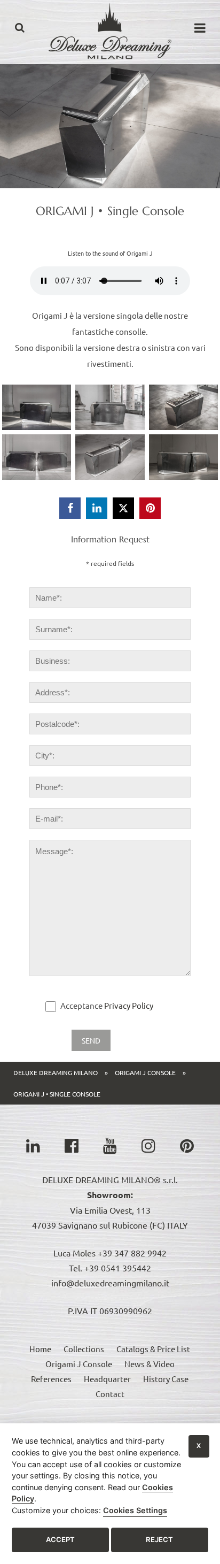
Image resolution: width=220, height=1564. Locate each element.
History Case (165, 1379)
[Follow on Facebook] (71, 1145)
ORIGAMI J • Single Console (56, 1094)
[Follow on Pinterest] (187, 1145)
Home (40, 1349)
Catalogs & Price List (153, 1349)
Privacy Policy (128, 1005)
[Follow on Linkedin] (33, 1145)
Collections (84, 1349)
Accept (60, 1539)
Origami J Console (145, 1072)
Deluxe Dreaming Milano (55, 1072)
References (51, 1379)
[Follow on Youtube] (110, 1145)
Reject (159, 1539)
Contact (110, 1394)
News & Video (149, 1364)
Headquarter (107, 1379)
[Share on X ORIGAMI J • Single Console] (123, 508)
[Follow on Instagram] (148, 1145)
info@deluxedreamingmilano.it (110, 1282)
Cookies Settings (135, 1510)
